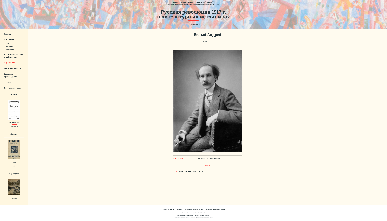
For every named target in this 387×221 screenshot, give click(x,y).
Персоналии (9, 63)
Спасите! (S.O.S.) (14, 122)
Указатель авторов (12, 68)
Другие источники (12, 88)
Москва (14, 198)
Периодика (10, 49)
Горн (14, 162)
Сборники (9, 46)
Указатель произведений (212, 209)
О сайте (7, 82)
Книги (8, 43)
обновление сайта (191, 212)
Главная (7, 34)
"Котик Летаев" (185, 171)
